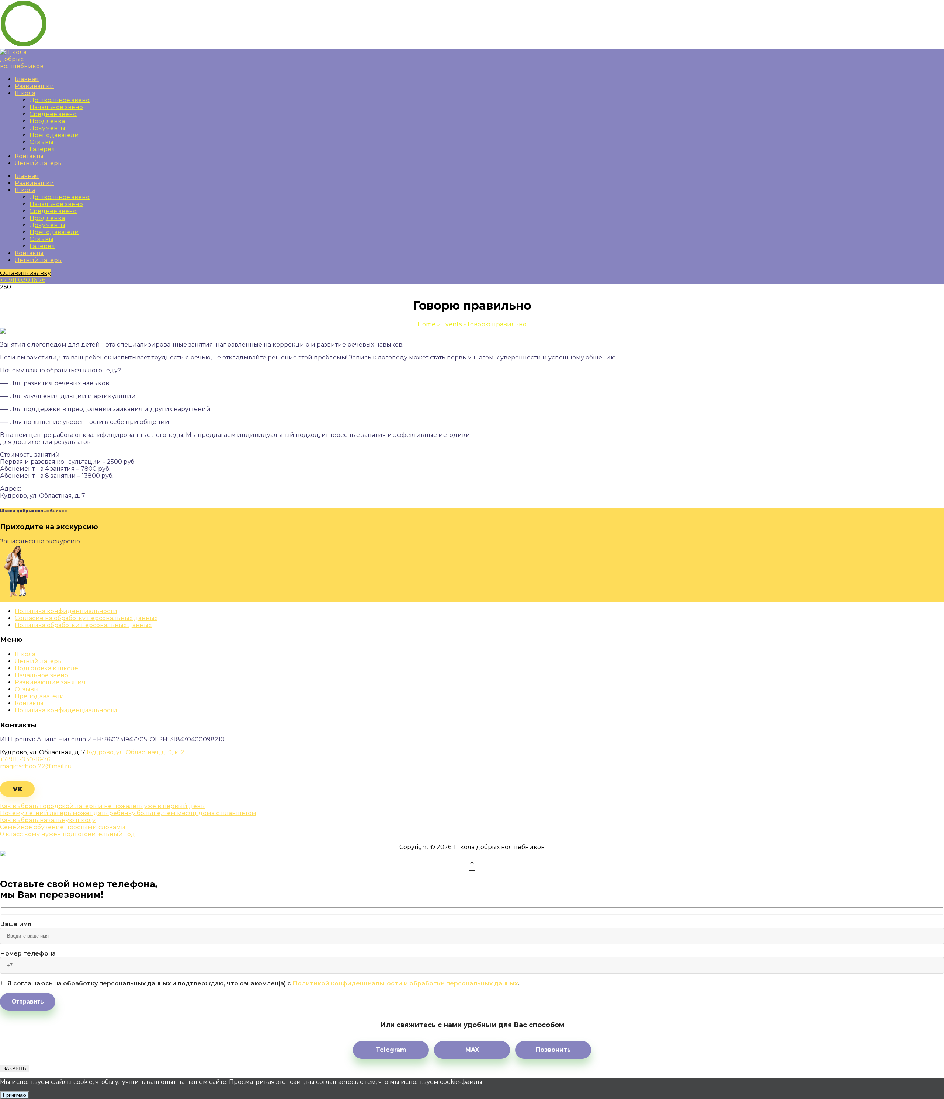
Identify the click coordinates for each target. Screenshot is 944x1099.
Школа (25, 93)
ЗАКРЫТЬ (14, 1068)
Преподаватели (54, 135)
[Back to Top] (472, 864)
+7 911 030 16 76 (22, 280)
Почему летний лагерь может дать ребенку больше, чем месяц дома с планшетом (128, 813)
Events (451, 324)
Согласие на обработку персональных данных (86, 618)
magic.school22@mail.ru (36, 766)
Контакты (29, 156)
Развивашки (34, 86)
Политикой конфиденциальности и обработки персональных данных (405, 983)
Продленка (47, 121)
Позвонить (553, 1049)
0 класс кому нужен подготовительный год (67, 834)
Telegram (391, 1049)
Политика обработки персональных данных (83, 625)
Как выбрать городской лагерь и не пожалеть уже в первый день (102, 806)
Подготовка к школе (46, 668)
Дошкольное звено (60, 100)
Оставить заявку (25, 273)
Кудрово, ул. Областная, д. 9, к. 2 (135, 752)
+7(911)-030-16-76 (25, 759)
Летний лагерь (38, 163)
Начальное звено (56, 107)
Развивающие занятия (50, 682)
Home (426, 324)
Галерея (42, 149)
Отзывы (41, 142)
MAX (472, 1049)
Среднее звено (53, 114)
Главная (27, 79)
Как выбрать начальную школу (48, 820)
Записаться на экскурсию (40, 541)
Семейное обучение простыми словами (62, 827)
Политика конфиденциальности (66, 611)
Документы (47, 128)
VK (17, 789)
